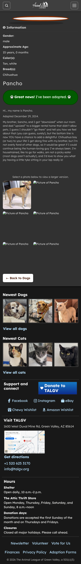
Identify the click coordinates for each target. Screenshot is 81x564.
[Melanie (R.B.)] (15, 311)
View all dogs (15, 328)
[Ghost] (66, 311)
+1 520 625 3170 (17, 463)
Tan (5, 63)
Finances (12, 552)
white (13, 63)
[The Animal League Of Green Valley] (40, 5)
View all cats (14, 372)
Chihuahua (10, 75)
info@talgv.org (16, 469)
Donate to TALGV (54, 388)
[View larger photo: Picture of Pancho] (17, 195)
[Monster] (40, 354)
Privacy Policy (34, 552)
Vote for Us (60, 543)
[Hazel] (15, 354)
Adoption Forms (62, 552)
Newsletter (20, 543)
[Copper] (40, 311)
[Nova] (66, 354)
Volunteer (40, 543)
